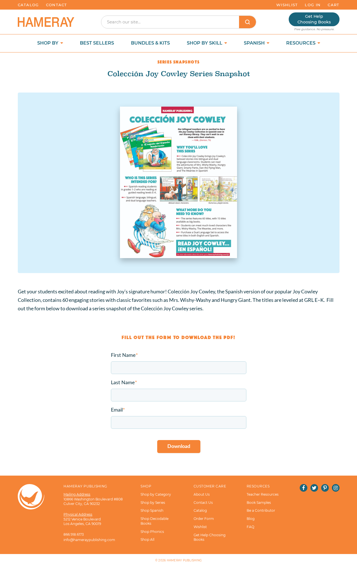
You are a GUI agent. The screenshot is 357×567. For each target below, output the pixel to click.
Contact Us (203, 502)
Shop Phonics (152, 531)
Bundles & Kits (150, 43)
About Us (202, 494)
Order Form (204, 519)
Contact (56, 5)
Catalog (28, 5)
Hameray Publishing (184, 560)
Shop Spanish (152, 510)
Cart (333, 5)
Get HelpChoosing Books (314, 19)
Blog (251, 519)
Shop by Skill (205, 43)
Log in (313, 5)
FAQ (250, 527)
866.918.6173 (73, 534)
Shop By (48, 43)
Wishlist (287, 5)
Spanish (255, 43)
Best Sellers (97, 43)
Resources (301, 43)
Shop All (147, 539)
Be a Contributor (261, 510)
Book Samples (259, 502)
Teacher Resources (263, 494)
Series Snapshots (178, 61)
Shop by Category (156, 494)
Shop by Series (153, 502)
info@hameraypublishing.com (89, 540)
